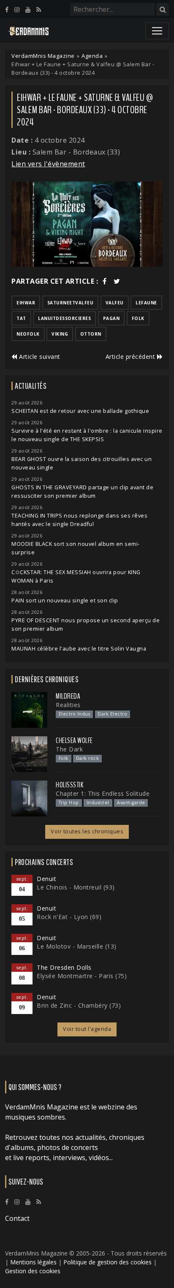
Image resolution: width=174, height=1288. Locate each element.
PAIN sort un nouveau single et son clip (64, 600)
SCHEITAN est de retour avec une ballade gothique (80, 411)
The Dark (69, 749)
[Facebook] (6, 9)
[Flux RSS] (38, 9)
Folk (63, 758)
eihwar (25, 303)
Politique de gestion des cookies (107, 1262)
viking (60, 334)
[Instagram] (16, 9)
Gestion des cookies (32, 1271)
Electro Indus (74, 714)
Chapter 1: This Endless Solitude (103, 793)
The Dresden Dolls (64, 967)
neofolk (28, 334)
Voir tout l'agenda (87, 1029)
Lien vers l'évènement (48, 163)
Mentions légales (33, 1262)
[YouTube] (27, 9)
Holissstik (69, 785)
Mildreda (68, 696)
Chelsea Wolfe (74, 740)
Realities (68, 705)
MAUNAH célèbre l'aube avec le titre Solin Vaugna (78, 648)
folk (138, 318)
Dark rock (87, 758)
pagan (111, 318)
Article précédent (131, 357)
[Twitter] (117, 281)
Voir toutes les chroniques (87, 831)
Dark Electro (112, 714)
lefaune (146, 303)
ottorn (90, 334)
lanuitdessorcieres (64, 318)
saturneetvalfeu (70, 303)
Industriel (98, 802)
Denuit (46, 879)
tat (21, 318)
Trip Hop (69, 802)
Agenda (92, 56)
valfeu (115, 303)
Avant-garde (131, 802)
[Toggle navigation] (157, 30)
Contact (17, 1218)
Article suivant (38, 357)
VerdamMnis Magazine (43, 56)
